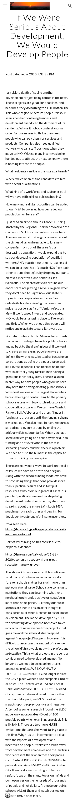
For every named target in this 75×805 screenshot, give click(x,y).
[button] (5, 5)
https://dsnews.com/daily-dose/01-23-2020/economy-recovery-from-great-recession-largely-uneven (31, 559)
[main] (37, 35)
